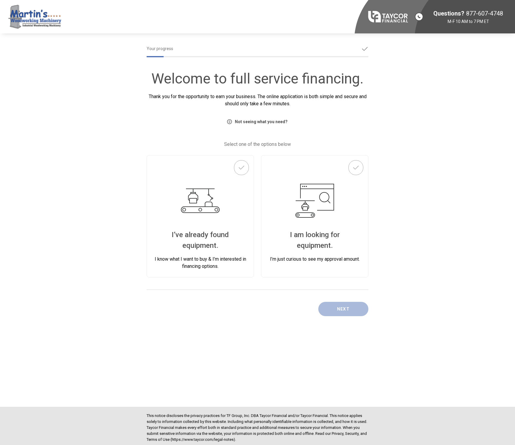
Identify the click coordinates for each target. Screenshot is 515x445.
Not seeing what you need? (261, 121)
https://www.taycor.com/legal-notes (203, 439)
